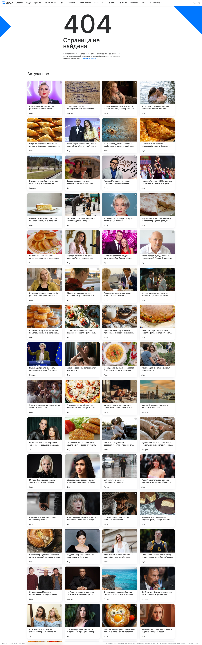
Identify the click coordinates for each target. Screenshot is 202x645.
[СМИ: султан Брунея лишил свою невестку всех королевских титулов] (157, 584)
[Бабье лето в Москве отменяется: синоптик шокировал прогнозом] (119, 471)
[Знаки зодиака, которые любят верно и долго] (157, 359)
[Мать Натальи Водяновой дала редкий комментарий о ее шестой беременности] (119, 546)
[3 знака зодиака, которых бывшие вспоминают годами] (82, 173)
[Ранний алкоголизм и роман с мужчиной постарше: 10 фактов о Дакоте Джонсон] (157, 471)
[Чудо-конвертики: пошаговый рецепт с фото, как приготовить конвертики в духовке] (44, 135)
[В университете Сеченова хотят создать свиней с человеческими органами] (157, 434)
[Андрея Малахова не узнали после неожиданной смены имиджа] (119, 173)
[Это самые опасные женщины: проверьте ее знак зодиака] (157, 98)
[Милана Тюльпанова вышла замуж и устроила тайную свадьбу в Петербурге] (44, 471)
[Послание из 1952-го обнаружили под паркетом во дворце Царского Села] (82, 98)
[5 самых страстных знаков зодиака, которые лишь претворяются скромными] (119, 509)
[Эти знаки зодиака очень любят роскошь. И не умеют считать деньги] (44, 285)
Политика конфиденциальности (147, 643)
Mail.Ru (4, 643)
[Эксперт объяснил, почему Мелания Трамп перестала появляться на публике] (82, 247)
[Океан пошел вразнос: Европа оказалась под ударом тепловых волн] (119, 584)
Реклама (22, 643)
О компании (13, 643)
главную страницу (88, 58)
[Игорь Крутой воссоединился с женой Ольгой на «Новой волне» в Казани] (82, 135)
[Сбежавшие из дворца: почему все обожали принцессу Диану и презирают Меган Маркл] (82, 471)
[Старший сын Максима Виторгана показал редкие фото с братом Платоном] (44, 584)
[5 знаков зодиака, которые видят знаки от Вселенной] (44, 397)
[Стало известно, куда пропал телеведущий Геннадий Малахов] (157, 247)
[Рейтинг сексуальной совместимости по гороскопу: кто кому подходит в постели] (119, 434)
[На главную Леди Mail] (9, 3)
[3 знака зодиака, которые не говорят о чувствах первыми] (157, 285)
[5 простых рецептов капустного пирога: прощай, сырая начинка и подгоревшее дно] (44, 546)
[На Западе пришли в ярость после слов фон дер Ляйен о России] (44, 359)
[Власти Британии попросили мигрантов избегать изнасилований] (157, 397)
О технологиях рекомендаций (124, 643)
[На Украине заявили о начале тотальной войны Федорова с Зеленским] (82, 584)
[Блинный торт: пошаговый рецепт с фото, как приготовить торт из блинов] (157, 509)
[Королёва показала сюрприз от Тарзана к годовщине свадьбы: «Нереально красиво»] (44, 434)
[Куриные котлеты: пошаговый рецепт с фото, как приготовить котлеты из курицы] (82, 434)
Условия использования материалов (172, 643)
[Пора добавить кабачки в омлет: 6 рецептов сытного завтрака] (119, 359)
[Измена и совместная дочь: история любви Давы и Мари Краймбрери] (119, 247)
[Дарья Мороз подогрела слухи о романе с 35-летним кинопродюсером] (119, 210)
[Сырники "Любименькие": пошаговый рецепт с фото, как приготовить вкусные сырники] (44, 247)
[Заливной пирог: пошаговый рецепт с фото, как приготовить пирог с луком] (157, 322)
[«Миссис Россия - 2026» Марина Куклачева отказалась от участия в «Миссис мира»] (157, 173)
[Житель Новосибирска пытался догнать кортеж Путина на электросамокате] (44, 173)
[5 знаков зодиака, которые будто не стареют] (82, 359)
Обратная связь (192, 643)
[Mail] (3, 3)
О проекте (109, 643)
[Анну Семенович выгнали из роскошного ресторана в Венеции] (44, 98)
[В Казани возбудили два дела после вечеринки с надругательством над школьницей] (44, 509)
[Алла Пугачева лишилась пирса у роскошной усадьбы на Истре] (82, 509)
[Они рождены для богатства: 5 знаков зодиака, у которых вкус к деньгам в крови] (119, 98)
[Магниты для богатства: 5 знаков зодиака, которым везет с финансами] (157, 621)
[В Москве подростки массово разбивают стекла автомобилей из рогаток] (119, 135)
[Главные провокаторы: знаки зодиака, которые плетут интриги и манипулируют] (119, 285)
